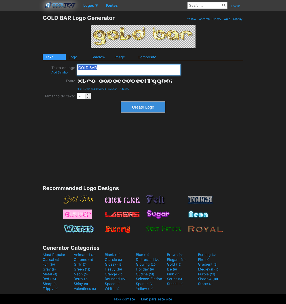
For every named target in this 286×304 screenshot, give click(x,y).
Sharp (50, 283)
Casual (51, 259)
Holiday (145, 269)
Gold (227, 19)
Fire (203, 259)
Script (174, 279)
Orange (114, 274)
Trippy (51, 288)
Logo (73, 57)
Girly (80, 264)
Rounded (116, 279)
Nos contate (124, 299)
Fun (49, 264)
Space (112, 283)
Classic (113, 259)
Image (120, 57)
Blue (142, 254)
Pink (174, 274)
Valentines (85, 288)
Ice (172, 269)
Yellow (191, 19)
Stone (205, 283)
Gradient (208, 264)
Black (112, 254)
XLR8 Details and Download (91, 89)
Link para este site (156, 299)
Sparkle (145, 283)
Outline (145, 274)
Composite (147, 57)
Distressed (148, 259)
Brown (175, 254)
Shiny (81, 283)
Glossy (237, 19)
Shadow (98, 57)
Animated (84, 254)
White (112, 288)
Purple (206, 274)
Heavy (217, 19)
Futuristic (125, 89)
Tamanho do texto (59, 96)
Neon (81, 274)
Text (49, 57)
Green (82, 269)
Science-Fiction (151, 279)
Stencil (175, 283)
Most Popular (54, 254)
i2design (112, 89)
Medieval (209, 269)
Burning (207, 254)
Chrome (204, 19)
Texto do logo (63, 69)
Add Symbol (59, 72)
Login (235, 6)
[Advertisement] (21, 82)
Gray (49, 269)
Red (49, 279)
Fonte (70, 81)
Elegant (176, 259)
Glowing (146, 264)
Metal (50, 274)
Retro (81, 279)
